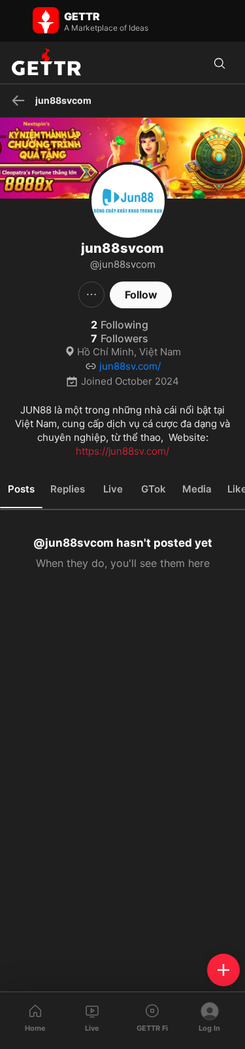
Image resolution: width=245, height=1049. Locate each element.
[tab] (21, 489)
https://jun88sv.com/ (122, 451)
